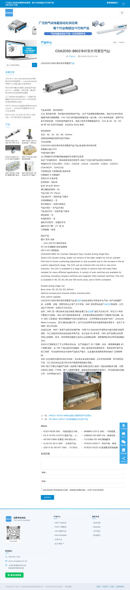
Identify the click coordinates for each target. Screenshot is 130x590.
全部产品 (58, 539)
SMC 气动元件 (60, 523)
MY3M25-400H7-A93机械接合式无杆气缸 (68, 419)
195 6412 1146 (14, 557)
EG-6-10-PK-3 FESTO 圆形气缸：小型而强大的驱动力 (61, 435)
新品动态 (97, 527)
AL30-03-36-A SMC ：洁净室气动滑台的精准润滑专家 (61, 443)
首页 (114, 42)
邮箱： (44, 481)
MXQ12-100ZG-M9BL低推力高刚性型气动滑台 (70, 415)
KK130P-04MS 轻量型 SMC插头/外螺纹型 (61, 439)
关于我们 (97, 531)
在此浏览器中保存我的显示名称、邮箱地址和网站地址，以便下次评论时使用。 (74, 490)
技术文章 (97, 523)
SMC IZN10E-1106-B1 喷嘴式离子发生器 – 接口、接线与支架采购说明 (12, 174)
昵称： (44, 472)
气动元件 (107, 304)
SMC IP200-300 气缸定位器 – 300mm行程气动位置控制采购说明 (29, 142)
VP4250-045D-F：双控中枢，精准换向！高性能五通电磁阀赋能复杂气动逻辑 (102, 443)
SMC (79, 300)
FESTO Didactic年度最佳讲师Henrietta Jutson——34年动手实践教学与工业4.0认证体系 (21, 108)
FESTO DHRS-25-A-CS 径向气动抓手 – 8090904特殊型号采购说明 (12, 158)
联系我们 (97, 535)
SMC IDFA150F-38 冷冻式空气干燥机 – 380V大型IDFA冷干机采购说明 (29, 174)
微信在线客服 (16, 575)
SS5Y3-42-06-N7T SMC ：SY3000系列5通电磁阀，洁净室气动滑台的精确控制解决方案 (61, 447)
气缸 (73, 63)
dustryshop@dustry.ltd (17, 561)
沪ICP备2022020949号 (54, 587)
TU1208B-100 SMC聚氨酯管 (97, 439)
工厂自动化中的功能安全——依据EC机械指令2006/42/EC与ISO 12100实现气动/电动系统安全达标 (21, 99)
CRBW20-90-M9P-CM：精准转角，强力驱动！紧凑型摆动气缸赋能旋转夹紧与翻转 (102, 435)
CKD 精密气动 (60, 531)
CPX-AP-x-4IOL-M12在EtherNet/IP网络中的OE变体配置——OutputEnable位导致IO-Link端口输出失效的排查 (21, 81)
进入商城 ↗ (59, 544)
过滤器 (90, 311)
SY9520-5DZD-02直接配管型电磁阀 (101, 447)
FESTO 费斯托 (60, 527)
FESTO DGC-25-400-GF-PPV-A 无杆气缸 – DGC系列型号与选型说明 (12, 142)
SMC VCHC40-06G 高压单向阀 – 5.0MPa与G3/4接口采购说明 (29, 158)
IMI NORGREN (61, 535)
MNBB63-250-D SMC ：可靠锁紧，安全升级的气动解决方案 (102, 431)
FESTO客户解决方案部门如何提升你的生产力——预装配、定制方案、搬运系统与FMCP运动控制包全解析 (20, 90)
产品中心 (72, 56)
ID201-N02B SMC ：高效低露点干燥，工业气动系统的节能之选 (61, 431)
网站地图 (68, 587)
